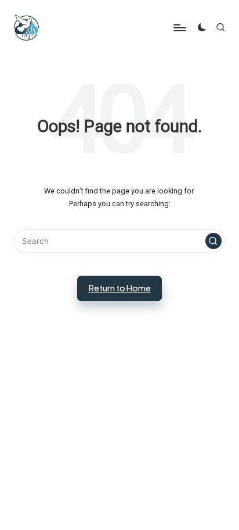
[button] (213, 241)
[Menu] (179, 27)
